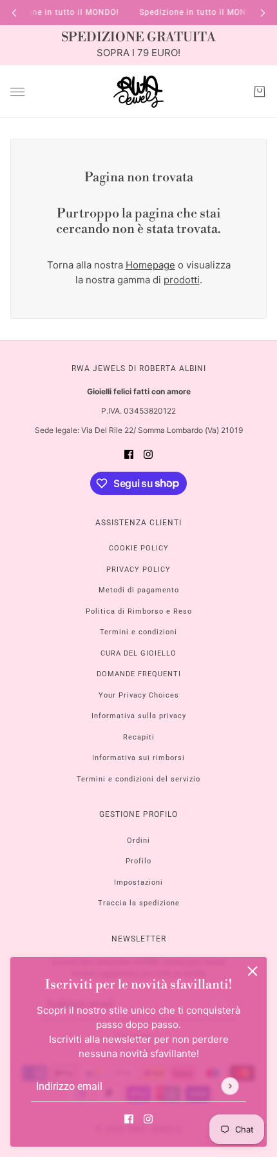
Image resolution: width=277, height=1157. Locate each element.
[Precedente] (14, 13)
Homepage (150, 265)
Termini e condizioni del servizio (138, 779)
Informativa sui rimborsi (138, 758)
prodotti (182, 280)
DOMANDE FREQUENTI (139, 674)
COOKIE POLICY (139, 548)
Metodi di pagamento (139, 590)
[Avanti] (263, 13)
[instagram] (148, 1119)
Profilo (138, 861)
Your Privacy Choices (139, 695)
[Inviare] (229, 1085)
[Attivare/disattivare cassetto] (17, 92)
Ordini (138, 840)
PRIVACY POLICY (138, 569)
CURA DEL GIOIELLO (138, 653)
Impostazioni (138, 882)
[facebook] (128, 1119)
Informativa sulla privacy (138, 716)
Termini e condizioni (138, 632)
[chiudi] (252, 971)
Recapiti (139, 737)
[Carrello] (260, 92)
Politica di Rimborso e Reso (139, 611)
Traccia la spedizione (139, 903)
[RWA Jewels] (138, 91)
